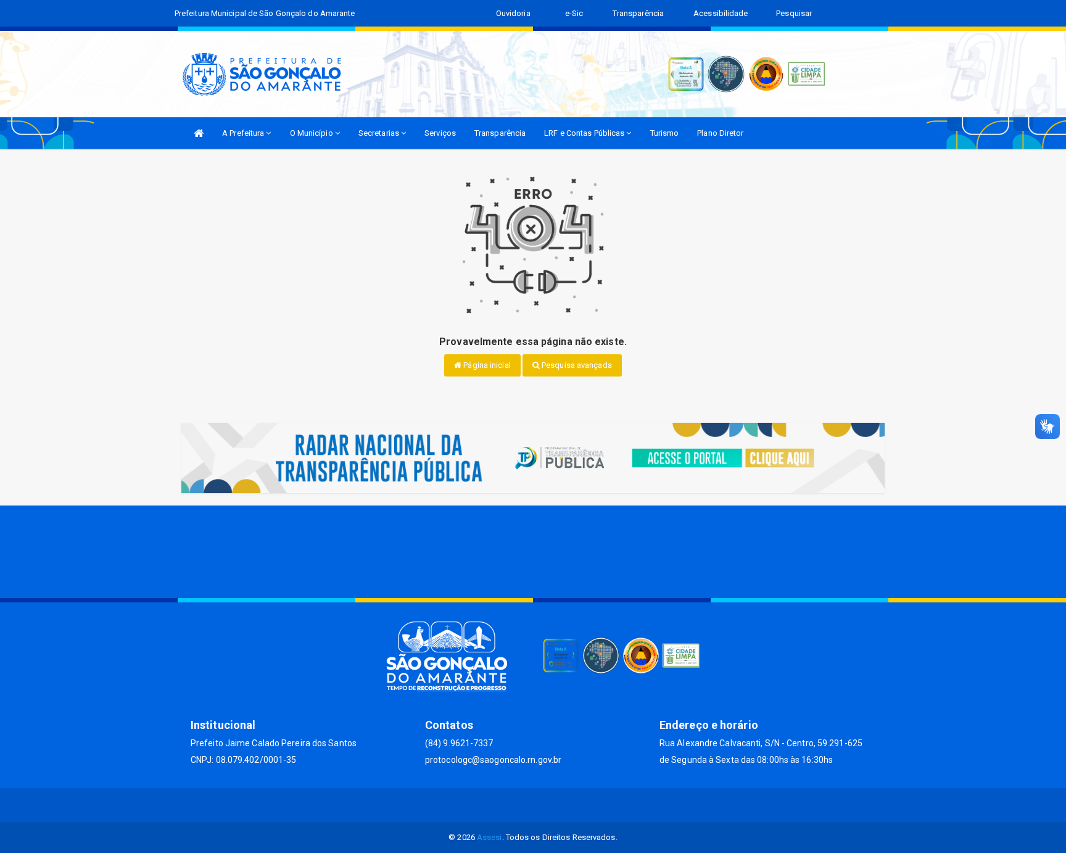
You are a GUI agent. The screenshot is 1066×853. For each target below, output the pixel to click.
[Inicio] (199, 133)
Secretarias (379, 133)
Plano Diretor (720, 133)
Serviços (440, 133)
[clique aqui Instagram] (578, 805)
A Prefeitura (244, 133)
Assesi (489, 837)
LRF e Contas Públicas (585, 133)
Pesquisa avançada (576, 365)
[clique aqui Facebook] (518, 805)
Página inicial (486, 365)
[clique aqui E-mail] (489, 805)
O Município (312, 133)
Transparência (500, 133)
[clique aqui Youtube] (548, 805)
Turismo (664, 133)
